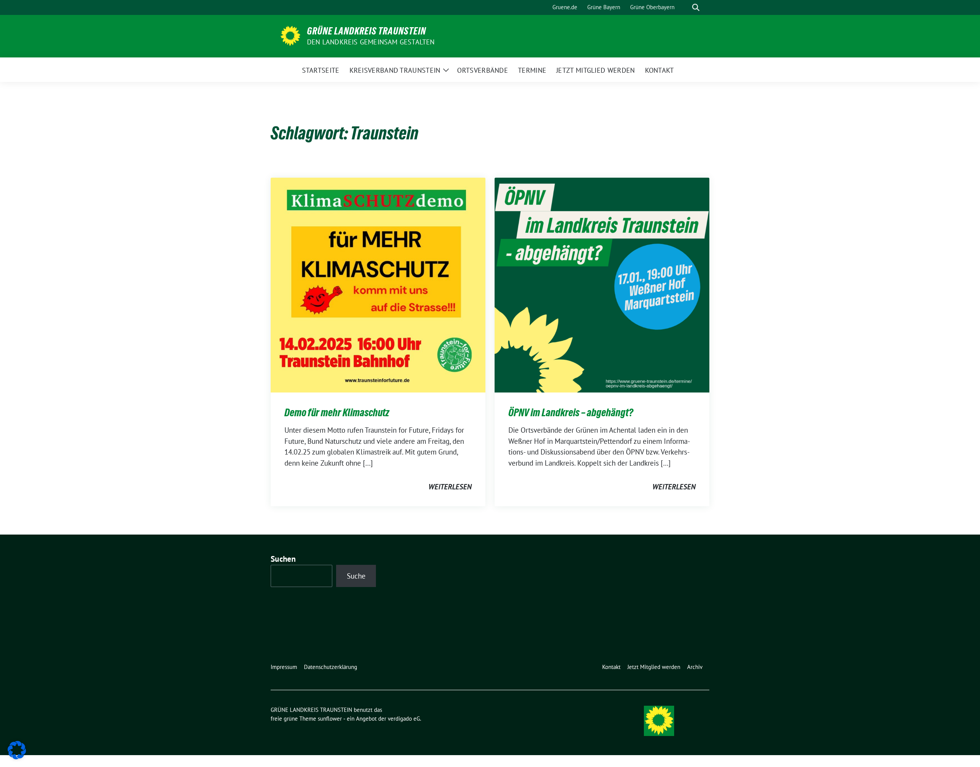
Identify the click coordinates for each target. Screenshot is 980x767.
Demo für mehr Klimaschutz (336, 412)
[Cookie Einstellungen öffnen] (17, 749)
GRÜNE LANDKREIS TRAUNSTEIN (366, 31)
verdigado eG (404, 718)
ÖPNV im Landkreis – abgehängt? (570, 412)
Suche (356, 576)
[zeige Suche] (695, 7)
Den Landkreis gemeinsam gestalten (371, 42)
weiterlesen (450, 486)
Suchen (283, 559)
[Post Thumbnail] (378, 284)
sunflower (330, 718)
